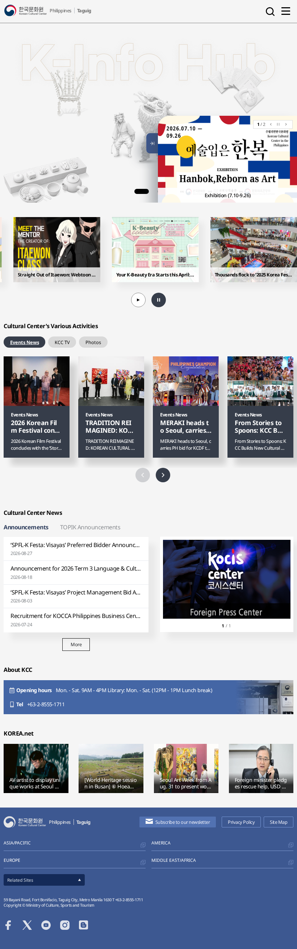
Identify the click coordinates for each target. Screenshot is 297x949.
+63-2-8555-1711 (46, 704)
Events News (24, 342)
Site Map (278, 822)
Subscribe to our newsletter (182, 822)
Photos (93, 342)
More (76, 644)
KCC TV (62, 342)
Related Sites (20, 880)
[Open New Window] (44, 90)
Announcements (26, 527)
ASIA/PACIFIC (17, 843)
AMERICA (161, 843)
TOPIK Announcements (90, 527)
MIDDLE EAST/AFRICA (173, 860)
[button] (141, 191)
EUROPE (12, 860)
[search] (270, 11)
